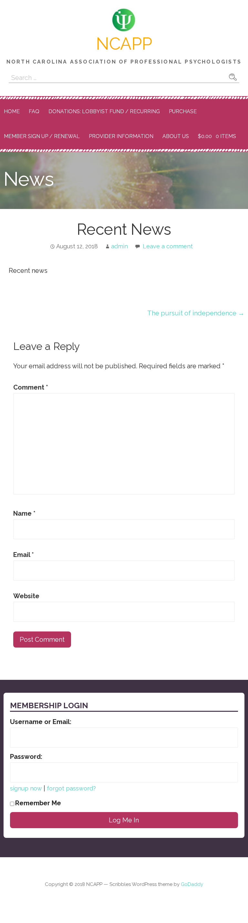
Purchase (183, 111)
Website (26, 596)
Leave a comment (168, 246)
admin (119, 246)
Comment (30, 387)
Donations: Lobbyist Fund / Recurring (104, 111)
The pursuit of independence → (195, 313)
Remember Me (38, 803)
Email (23, 555)
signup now (26, 788)
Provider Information (121, 136)
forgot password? (71, 788)
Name (24, 513)
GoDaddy (192, 884)
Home (12, 111)
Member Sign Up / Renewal (42, 136)
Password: (26, 756)
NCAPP (124, 44)
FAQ (34, 111)
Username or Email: (40, 722)
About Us (175, 136)
